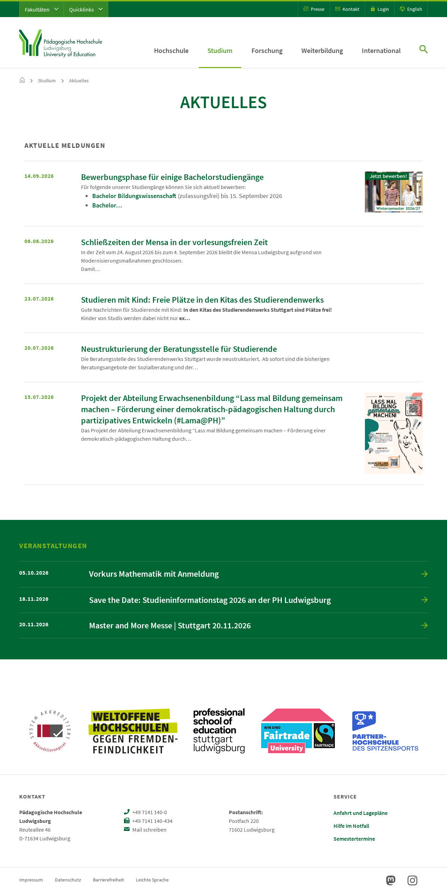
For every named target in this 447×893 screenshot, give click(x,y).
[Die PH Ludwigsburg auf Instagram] (412, 880)
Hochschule (171, 50)
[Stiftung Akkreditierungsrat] (50, 731)
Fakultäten (38, 9)
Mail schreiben (149, 829)
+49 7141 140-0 (149, 812)
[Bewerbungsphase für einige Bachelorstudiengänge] (394, 192)
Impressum (31, 880)
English (414, 9)
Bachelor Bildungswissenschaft (134, 196)
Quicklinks (82, 9)
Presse (317, 9)
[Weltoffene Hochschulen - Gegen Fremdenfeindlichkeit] (133, 731)
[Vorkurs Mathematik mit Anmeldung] (425, 574)
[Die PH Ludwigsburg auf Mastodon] (391, 880)
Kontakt (350, 9)
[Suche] (423, 50)
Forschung (267, 50)
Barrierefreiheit (108, 880)
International (381, 50)
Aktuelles (79, 80)
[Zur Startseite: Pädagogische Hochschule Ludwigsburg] (60, 42)
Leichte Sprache (152, 880)
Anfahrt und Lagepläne (361, 812)
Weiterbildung (322, 50)
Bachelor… (107, 205)
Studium (220, 50)
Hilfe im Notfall (351, 825)
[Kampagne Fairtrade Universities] (298, 731)
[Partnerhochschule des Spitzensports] (385, 731)
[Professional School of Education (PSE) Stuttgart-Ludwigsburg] (219, 731)
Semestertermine (354, 838)
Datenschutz (68, 880)
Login (382, 9)
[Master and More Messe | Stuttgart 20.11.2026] (425, 626)
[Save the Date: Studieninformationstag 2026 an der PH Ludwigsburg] (425, 600)
